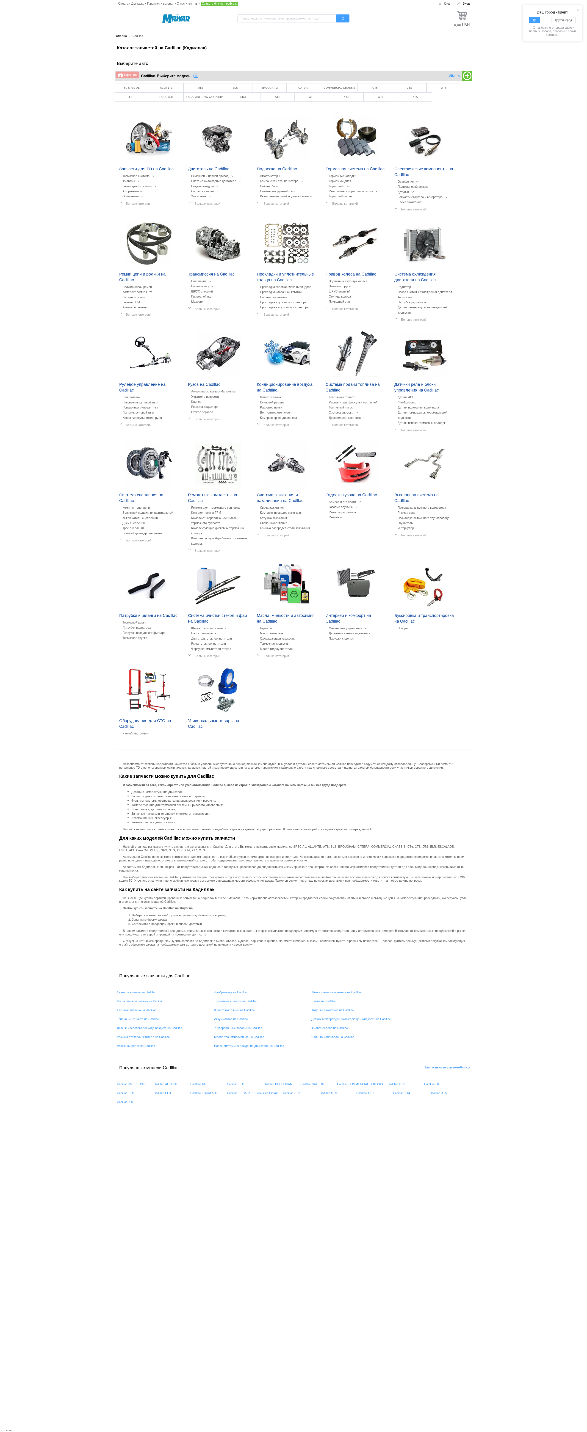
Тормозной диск (340, 181)
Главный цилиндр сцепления (142, 533)
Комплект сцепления (136, 507)
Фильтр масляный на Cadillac (234, 1010)
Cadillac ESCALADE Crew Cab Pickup (252, 1093)
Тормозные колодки (342, 176)
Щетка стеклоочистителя (208, 628)
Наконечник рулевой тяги (277, 191)
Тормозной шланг (341, 196)
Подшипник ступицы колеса (348, 281)
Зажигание (198, 196)
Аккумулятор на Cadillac (231, 1019)
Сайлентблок (269, 186)
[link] (121, 35)
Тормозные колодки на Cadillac (235, 1001)
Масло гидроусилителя (276, 648)
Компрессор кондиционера (278, 417)
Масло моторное (271, 633)
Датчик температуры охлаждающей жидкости (422, 309)
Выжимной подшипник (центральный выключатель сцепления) (147, 515)
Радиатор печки (271, 407)
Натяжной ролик (133, 297)
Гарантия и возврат (161, 3)
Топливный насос (341, 407)
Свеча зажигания (409, 202)
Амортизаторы (132, 191)
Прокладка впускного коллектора (283, 302)
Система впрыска (341, 412)
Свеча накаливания (273, 523)
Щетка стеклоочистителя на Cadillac (336, 992)
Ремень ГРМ (131, 302)
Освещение (130, 196)
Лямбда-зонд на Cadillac (231, 992)
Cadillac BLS (235, 1084)
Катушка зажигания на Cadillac (332, 1010)
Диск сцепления (133, 523)
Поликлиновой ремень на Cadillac (140, 1001)
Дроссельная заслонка (345, 417)
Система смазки (202, 191)
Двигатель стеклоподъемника (349, 633)
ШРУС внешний (202, 291)
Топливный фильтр (342, 397)
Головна (121, 36)
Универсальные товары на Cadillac (238, 1028)
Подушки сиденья (341, 638)
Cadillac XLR (365, 1093)
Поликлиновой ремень (413, 186)
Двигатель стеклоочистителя (211, 638)
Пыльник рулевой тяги (138, 412)
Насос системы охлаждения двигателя (425, 292)
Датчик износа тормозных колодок (422, 422)
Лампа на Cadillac (323, 1001)
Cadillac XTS (125, 1102)
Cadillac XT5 (438, 1093)
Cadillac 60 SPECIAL (131, 1084)
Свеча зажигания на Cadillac (136, 992)
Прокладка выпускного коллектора (284, 307)
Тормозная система (136, 176)
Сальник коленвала (273, 297)
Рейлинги (335, 517)
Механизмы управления (345, 628)
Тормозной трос (340, 186)
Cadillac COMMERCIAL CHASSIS (360, 1084)
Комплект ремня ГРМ (137, 292)
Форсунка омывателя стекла (211, 648)
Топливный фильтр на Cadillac (138, 1019)
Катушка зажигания (273, 518)
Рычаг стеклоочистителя (208, 643)
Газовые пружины (341, 507)
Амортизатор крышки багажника (213, 391)
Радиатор (404, 286)
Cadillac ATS (199, 1084)
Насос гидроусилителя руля (142, 417)
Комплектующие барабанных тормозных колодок (219, 540)
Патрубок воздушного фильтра (143, 632)
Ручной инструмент (136, 733)
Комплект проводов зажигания (281, 512)
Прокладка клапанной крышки (281, 292)
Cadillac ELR (162, 1093)
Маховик (197, 301)
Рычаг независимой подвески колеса (286, 196)
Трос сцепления (133, 528)
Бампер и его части (342, 501)
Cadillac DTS (125, 1093)
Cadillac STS (328, 1093)
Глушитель (405, 523)
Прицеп (403, 628)
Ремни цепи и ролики (137, 186)
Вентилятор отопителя (275, 412)
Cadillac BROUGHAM (278, 1084)
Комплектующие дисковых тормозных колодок (217, 530)
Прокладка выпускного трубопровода (423, 518)
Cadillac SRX (292, 1093)
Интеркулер (406, 528)
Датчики (403, 192)
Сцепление (198, 281)
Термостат (405, 297)
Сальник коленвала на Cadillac (332, 1037)
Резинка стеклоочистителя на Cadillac (143, 1037)
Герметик (266, 628)
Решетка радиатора (204, 406)
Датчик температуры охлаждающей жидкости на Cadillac (351, 1019)
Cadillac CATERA (312, 1084)
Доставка (138, 3)
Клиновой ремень (134, 307)
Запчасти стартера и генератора (420, 197)
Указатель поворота (205, 396)
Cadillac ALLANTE (166, 1084)
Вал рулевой (131, 397)
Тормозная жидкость (274, 643)
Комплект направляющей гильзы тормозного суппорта (214, 520)
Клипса (196, 401)
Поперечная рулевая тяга (140, 407)
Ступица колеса (340, 296)
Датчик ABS (406, 397)
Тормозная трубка (134, 637)
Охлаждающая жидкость (277, 638)
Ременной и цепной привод (210, 176)
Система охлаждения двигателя (213, 181)
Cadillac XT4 (401, 1093)
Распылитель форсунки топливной (353, 402)
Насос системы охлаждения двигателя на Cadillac (249, 1046)
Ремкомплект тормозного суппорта (353, 191)
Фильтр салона (270, 397)
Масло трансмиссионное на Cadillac (239, 1037)
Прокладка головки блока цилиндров (285, 286)
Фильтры (128, 181)
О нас (181, 3)
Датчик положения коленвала (418, 407)
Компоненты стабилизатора (279, 181)
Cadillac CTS (433, 1084)
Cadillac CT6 (396, 1084)
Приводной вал (201, 296)
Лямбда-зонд (406, 402)
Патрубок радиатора (412, 302)
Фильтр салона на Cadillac (329, 1028)
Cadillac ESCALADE (204, 1093)
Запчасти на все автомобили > (447, 1067)
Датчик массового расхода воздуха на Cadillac (149, 1028)
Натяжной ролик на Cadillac (136, 1046)
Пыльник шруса (202, 286)
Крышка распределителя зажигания (285, 528)
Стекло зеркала (202, 412)
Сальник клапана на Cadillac (136, 1010)
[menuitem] (444, 3)
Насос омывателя (203, 633)
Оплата (123, 3)
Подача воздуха (202, 186)
